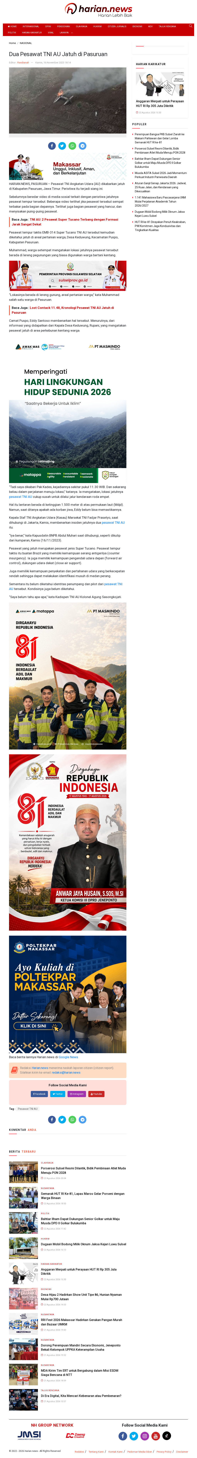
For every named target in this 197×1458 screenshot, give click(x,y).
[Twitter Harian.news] (133, 1436)
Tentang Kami (96, 1451)
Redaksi (79, 1451)
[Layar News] (29, 1435)
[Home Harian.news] (98, 9)
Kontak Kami (116, 1451)
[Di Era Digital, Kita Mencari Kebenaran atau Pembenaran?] (23, 1399)
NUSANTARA (47, 1188)
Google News (68, 1057)
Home (13, 26)
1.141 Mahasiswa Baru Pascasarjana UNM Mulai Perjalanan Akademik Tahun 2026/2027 (160, 201)
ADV (150, 26)
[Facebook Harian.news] (123, 1436)
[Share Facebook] (52, 146)
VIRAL (51, 32)
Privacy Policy (164, 1451)
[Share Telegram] (82, 146)
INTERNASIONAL (31, 26)
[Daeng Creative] (75, 1435)
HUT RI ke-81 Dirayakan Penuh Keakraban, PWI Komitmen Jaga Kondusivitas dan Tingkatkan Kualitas (160, 226)
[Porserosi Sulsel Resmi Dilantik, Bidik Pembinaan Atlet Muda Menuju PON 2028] (23, 1172)
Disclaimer (182, 1451)
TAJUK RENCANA (167, 26)
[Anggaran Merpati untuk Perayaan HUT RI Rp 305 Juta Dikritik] (23, 1273)
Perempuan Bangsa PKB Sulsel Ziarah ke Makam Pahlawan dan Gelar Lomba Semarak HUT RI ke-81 (159, 138)
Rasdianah (23, 62)
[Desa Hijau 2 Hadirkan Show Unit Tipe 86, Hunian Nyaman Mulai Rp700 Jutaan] (23, 1298)
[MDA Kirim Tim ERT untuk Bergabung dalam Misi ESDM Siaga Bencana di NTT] (23, 1374)
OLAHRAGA (81, 26)
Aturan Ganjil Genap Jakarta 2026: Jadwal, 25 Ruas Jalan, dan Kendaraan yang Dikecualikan (160, 187)
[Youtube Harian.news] (155, 1436)
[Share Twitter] (62, 146)
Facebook (40, 1094)
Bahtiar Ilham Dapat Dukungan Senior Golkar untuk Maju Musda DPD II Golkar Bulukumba (158, 162)
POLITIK (12, 32)
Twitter (59, 1094)
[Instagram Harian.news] (144, 1436)
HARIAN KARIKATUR (32, 32)
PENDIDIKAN (63, 26)
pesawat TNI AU (20, 497)
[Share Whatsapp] (72, 146)
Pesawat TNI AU (28, 1108)
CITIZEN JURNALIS (117, 26)
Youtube (97, 1094)
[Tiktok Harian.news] (166, 1435)
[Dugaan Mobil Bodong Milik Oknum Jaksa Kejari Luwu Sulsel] (23, 1248)
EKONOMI (137, 26)
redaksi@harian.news (66, 1072)
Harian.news (40, 1068)
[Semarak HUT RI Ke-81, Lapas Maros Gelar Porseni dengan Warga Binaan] (23, 1197)
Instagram (77, 1094)
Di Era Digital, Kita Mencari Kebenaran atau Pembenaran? (81, 1396)
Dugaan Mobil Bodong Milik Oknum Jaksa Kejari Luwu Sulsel (83, 1244)
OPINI (48, 26)
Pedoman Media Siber (139, 1451)
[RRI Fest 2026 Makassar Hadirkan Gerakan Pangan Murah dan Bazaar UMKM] (23, 1324)
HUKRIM (97, 26)
